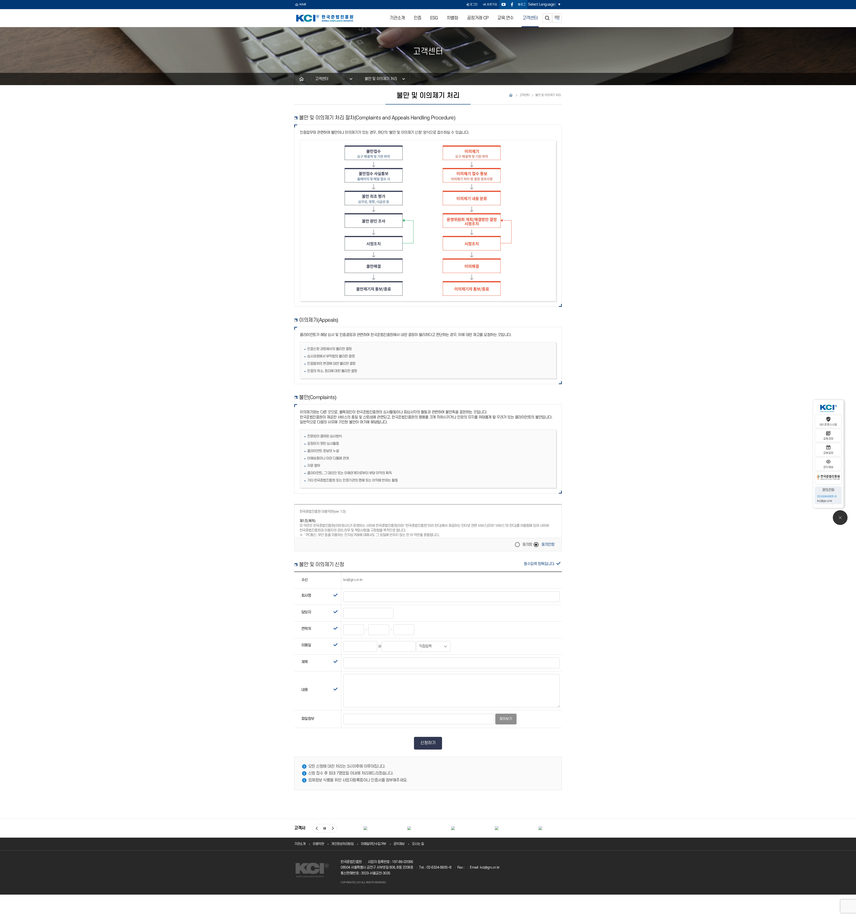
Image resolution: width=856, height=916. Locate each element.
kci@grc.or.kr (824, 500)
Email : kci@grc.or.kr (485, 867)
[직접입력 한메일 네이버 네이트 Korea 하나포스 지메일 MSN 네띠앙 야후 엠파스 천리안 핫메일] (433, 646)
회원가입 (492, 4)
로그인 (474, 4)
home (302, 4)
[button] (317, 828)
